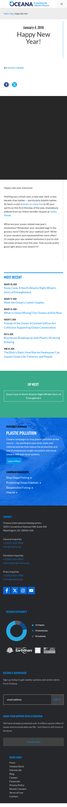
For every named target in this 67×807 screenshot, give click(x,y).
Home (6, 13)
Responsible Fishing (18, 487)
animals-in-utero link (31, 203)
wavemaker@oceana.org (16, 562)
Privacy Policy (16, 785)
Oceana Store (16, 766)
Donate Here (34, 741)
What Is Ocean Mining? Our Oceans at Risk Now (33, 312)
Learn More (14, 461)
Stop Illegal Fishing (17, 477)
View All (10, 492)
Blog (11, 13)
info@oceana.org (12, 546)
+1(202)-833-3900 (13, 542)
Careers (13, 777)
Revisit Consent (17, 788)
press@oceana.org (13, 579)
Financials (14, 781)
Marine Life (15, 770)
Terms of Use (16, 792)
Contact (13, 796)
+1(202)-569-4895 (13, 559)
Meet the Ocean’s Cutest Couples (24, 302)
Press (12, 762)
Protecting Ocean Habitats (22, 482)
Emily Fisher (16, 67)
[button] (6, 84)
